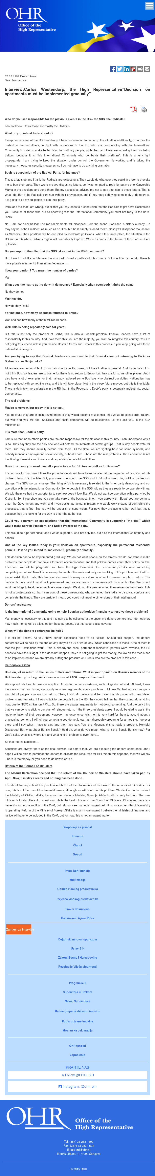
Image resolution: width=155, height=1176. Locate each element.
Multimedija (78, 880)
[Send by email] (147, 68)
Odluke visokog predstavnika (77, 889)
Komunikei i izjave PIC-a (77, 918)
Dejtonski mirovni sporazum (77, 939)
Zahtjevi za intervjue (18, 929)
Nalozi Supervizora (77, 1001)
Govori (77, 854)
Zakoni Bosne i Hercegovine (77, 957)
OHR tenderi (77, 1046)
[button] (149, 5)
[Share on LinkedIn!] (127, 68)
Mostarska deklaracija (78, 1030)
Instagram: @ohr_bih (79, 1086)
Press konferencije (77, 871)
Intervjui (77, 836)
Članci (77, 845)
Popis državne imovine (77, 1021)
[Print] (140, 68)
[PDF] (133, 68)
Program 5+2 (77, 983)
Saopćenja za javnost (77, 827)
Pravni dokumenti (77, 909)
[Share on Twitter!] (120, 68)
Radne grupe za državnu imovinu (77, 1011)
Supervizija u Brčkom (77, 992)
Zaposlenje (77, 1055)
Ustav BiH (77, 948)
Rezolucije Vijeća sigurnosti (77, 966)
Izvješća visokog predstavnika (77, 899)
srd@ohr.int (83, 1150)
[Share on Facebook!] (113, 68)
